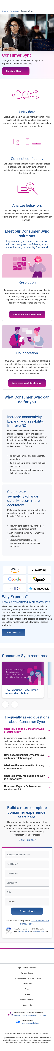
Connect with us (13, 632)
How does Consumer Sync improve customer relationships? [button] (24, 756)
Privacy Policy (24, 931)
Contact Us (27, 1005)
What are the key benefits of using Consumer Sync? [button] (24, 767)
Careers (27, 994)
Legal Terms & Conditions (27, 968)
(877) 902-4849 (28, 840)
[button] (5, 704)
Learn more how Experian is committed (30, 1015)
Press (27, 989)
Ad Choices (27, 984)
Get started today (14, 71)
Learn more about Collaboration (27, 383)
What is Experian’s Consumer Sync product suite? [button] (24, 730)
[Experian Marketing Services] (12, 4)
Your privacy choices (30, 1023)
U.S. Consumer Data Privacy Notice (27, 978)
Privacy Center (27, 973)
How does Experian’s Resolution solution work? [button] (22, 788)
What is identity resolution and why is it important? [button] (24, 777)
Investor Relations (27, 1000)
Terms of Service (38, 931)
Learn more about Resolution (27, 314)
